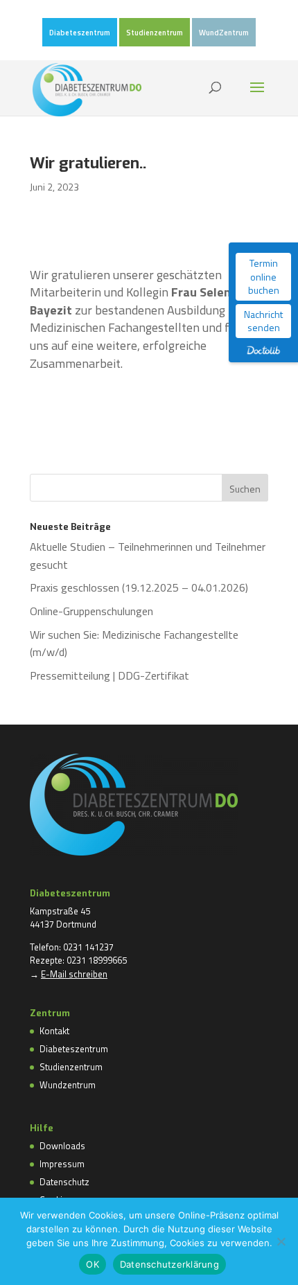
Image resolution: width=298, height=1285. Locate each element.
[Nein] (281, 1241)
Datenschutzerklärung (169, 1264)
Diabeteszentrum (79, 33)
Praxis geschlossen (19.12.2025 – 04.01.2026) (139, 587)
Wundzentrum (68, 1085)
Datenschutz (64, 1182)
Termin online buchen (263, 276)
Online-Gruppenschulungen (91, 611)
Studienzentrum (154, 33)
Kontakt (54, 1031)
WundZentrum (224, 33)
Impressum (62, 1164)
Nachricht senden (263, 321)
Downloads (62, 1146)
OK (92, 1264)
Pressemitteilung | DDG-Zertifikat (109, 675)
